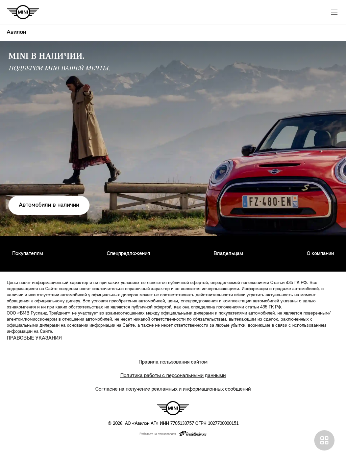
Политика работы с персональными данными (173, 375)
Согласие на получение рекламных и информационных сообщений (173, 389)
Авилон (16, 32)
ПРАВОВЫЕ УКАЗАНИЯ (34, 338)
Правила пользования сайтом (173, 362)
